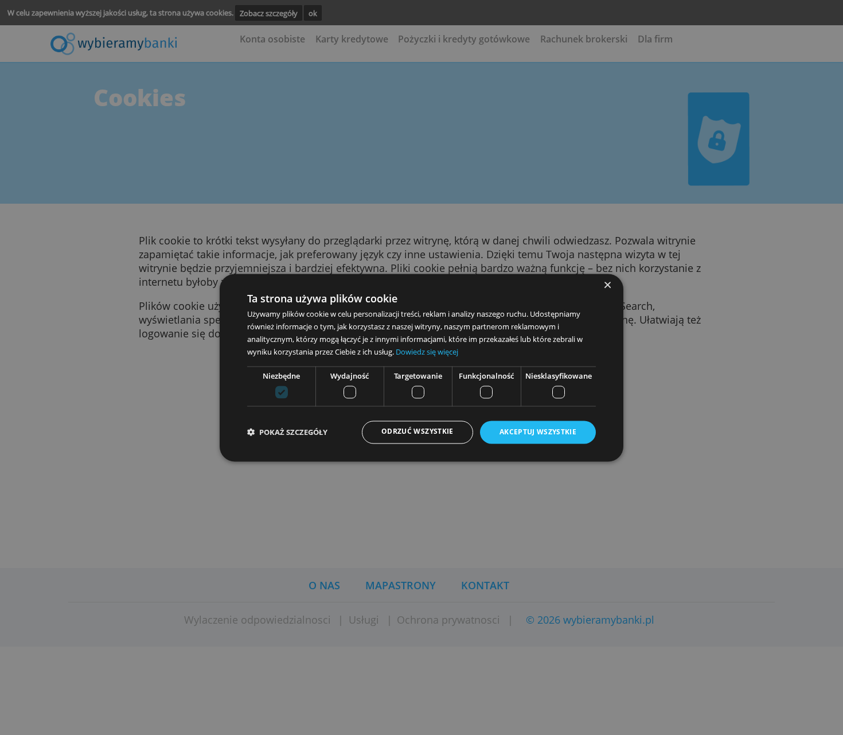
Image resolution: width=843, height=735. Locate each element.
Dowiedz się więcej (427, 352)
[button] (287, 432)
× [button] (607, 285)
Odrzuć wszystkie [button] (417, 432)
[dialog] (421, 367)
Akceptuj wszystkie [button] (537, 432)
